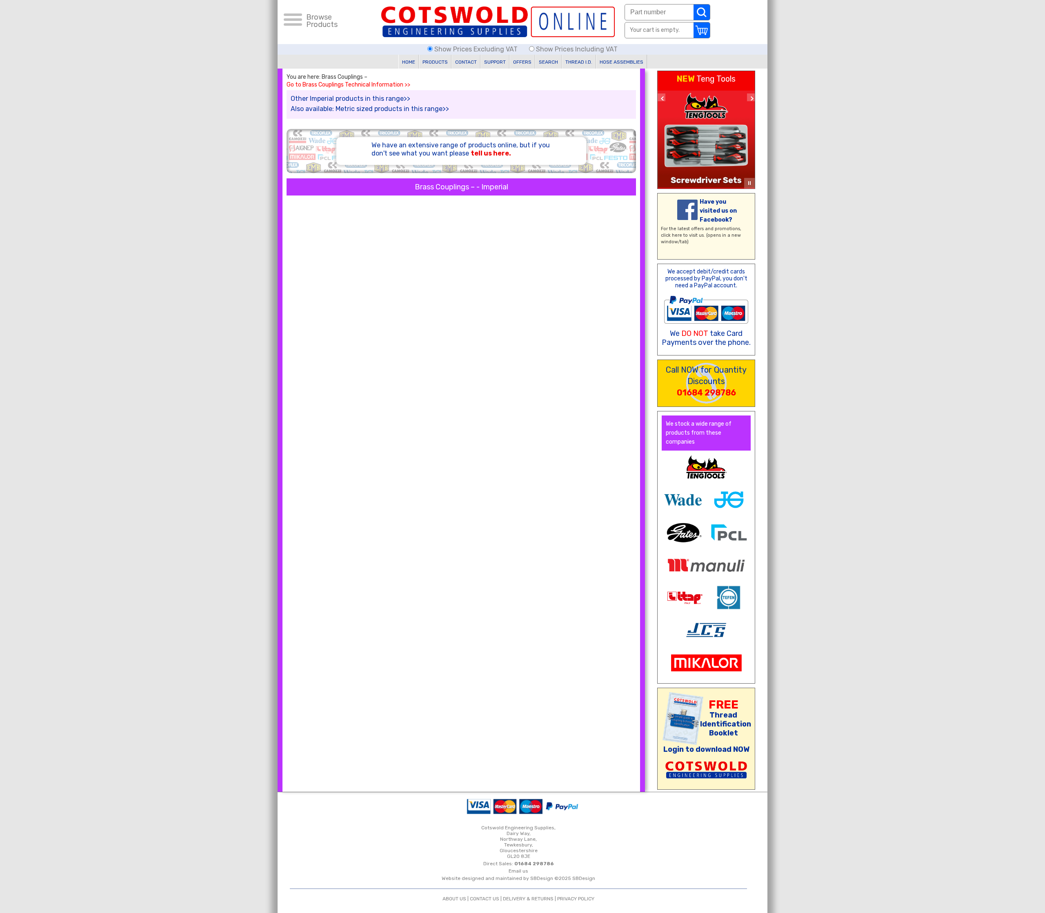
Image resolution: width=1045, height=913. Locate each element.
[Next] (751, 97)
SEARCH (548, 62)
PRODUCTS (435, 62)
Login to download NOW (706, 749)
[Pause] (749, 183)
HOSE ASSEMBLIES (621, 62)
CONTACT (466, 62)
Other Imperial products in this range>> (350, 98)
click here (671, 235)
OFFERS (522, 62)
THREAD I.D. (578, 62)
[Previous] (661, 97)
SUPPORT (495, 62)
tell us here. (491, 153)
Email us (518, 871)
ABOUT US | (456, 899)
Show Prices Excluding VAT (476, 49)
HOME (408, 62)
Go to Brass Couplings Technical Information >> (348, 85)
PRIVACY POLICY (575, 899)
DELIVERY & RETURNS (528, 899)
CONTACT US (484, 899)
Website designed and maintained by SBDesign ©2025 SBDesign (518, 878)
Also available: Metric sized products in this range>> (370, 109)
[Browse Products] (293, 20)
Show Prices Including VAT (576, 49)
